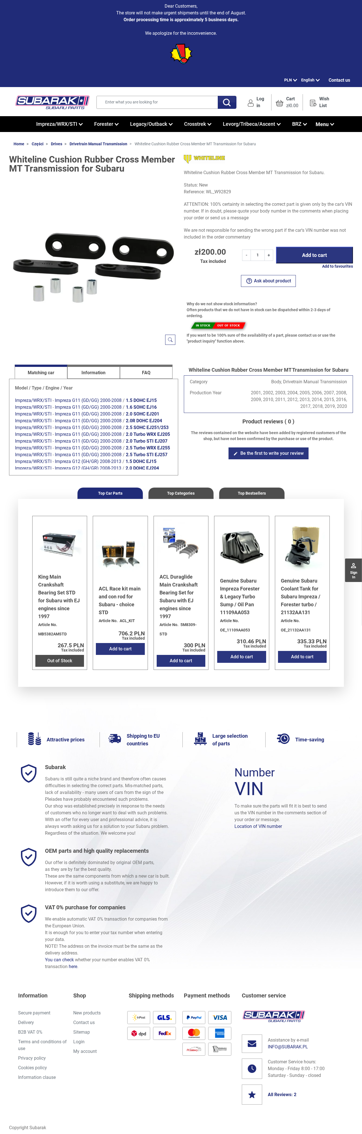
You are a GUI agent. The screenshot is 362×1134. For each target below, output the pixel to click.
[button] (287, 102)
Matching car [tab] (41, 372)
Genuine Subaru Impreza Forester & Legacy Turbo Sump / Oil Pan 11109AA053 (240, 596)
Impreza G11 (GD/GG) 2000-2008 (88, 400)
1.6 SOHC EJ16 (141, 407)
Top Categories (181, 493)
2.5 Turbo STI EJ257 (146, 454)
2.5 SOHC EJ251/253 (147, 427)
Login (79, 1041)
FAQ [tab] (146, 372)
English (307, 80)
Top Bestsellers (252, 493)
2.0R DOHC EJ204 (144, 420)
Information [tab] (93, 372)
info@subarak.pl (288, 1046)
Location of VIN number (258, 826)
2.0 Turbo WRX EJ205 (148, 434)
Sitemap (81, 1032)
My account (85, 1051)
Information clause (37, 1077)
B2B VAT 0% (30, 1032)
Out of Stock (59, 660)
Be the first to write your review (268, 453)
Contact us (339, 80)
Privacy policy (32, 1058)
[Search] (227, 102)
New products (87, 1013)
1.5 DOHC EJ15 (141, 400)
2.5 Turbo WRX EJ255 (148, 448)
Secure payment (34, 1013)
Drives (56, 144)
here (73, 966)
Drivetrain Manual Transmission (98, 144)
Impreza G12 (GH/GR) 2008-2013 (88, 461)
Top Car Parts (110, 493)
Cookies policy (32, 1067)
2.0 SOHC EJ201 (142, 414)
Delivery (26, 1022)
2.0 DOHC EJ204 (142, 468)
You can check (59, 959)
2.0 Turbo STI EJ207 (146, 441)
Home (19, 144)
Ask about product (268, 281)
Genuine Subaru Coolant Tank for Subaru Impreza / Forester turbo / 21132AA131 (300, 596)
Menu (322, 124)
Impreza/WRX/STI (33, 400)
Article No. (47, 625)
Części (38, 144)
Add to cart (314, 255)
